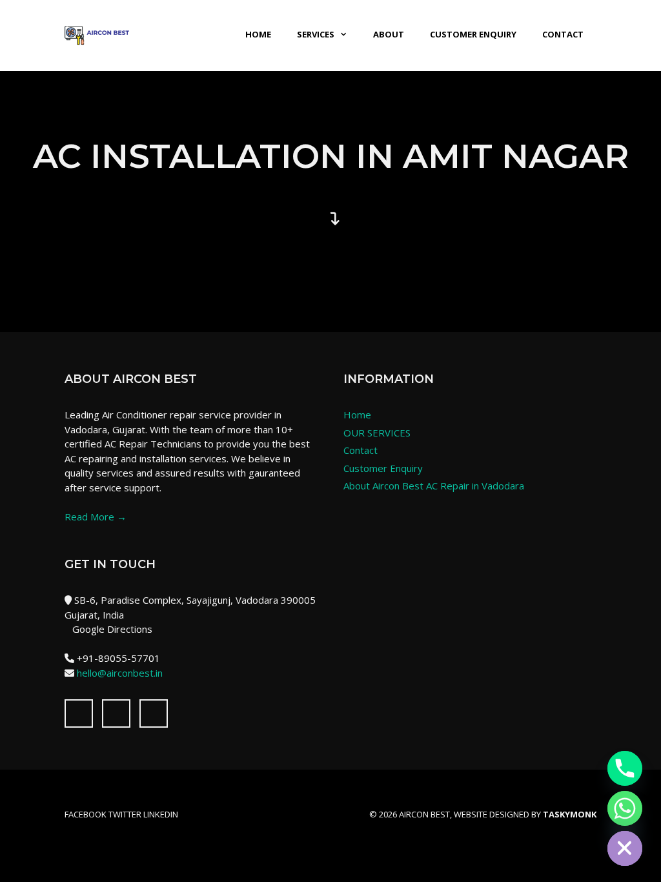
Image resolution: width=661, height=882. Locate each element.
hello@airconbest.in (120, 672)
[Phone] (624, 768)
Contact (563, 34)
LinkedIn (160, 814)
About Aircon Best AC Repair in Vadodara (433, 485)
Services (315, 34)
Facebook (86, 814)
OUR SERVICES (377, 432)
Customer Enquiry (473, 34)
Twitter (124, 814)
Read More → (96, 516)
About (388, 34)
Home (258, 34)
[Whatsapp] (624, 808)
